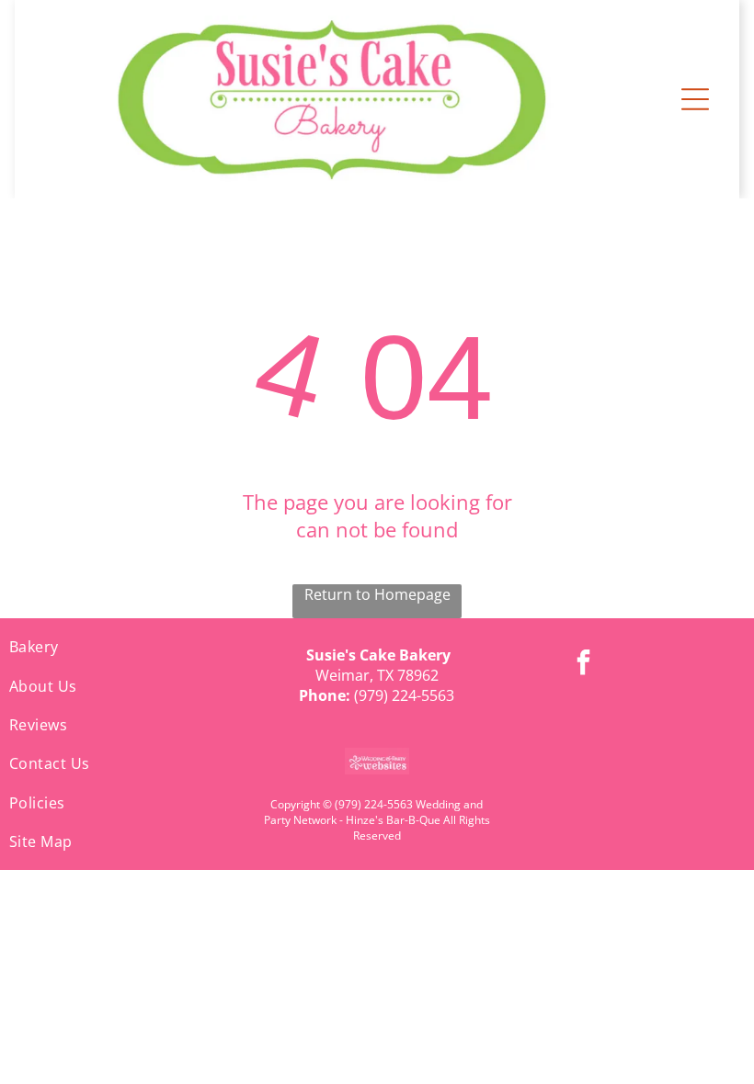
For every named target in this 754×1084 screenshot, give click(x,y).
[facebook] (583, 664)
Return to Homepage (377, 594)
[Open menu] (695, 99)
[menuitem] (125, 646)
